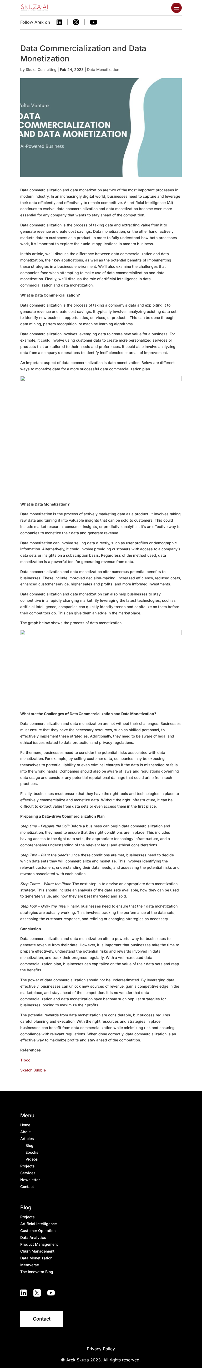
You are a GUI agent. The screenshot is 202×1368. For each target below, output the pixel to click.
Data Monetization (103, 69)
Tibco (25, 1060)
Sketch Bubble (33, 1070)
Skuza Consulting (41, 69)
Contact (41, 1319)
